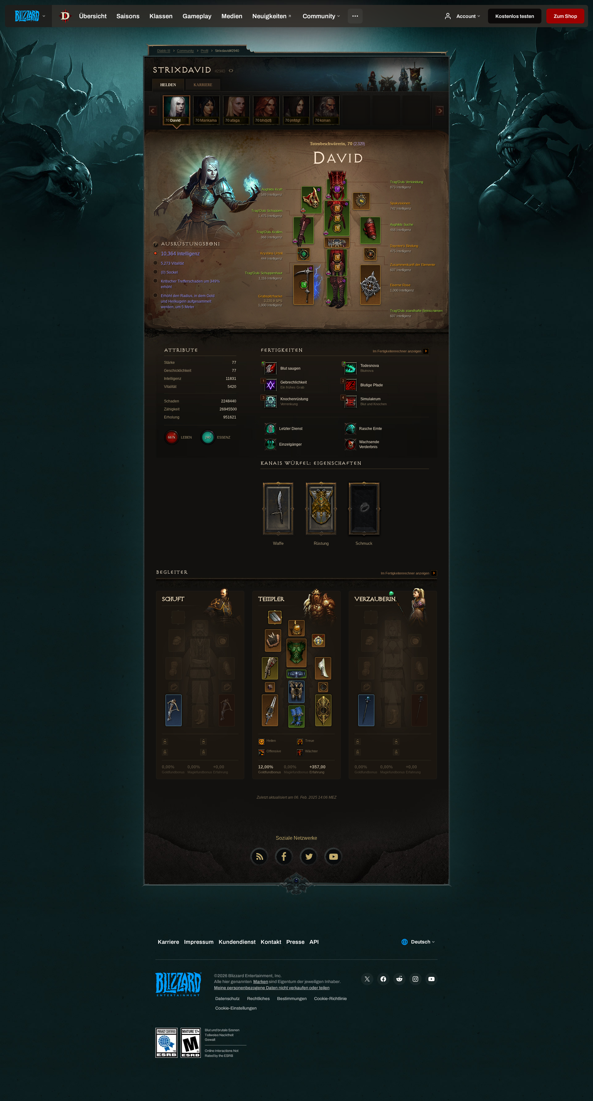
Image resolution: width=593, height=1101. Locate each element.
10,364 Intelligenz (180, 253)
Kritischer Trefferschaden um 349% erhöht (190, 284)
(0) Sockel (169, 272)
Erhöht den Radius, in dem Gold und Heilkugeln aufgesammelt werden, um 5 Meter (188, 301)
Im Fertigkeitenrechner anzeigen (397, 351)
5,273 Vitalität (172, 263)
